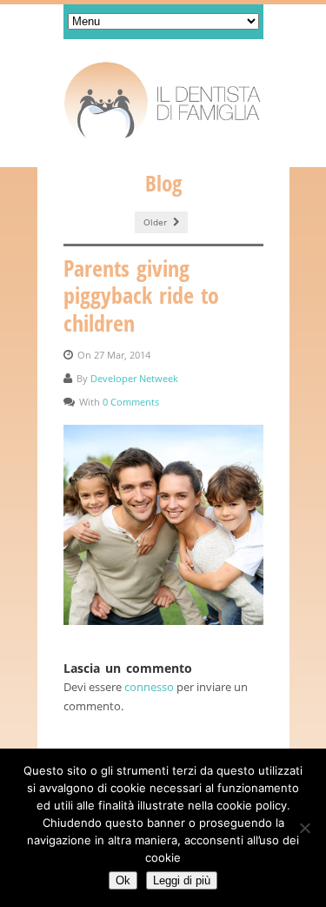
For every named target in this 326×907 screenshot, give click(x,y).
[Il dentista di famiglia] (163, 100)
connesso (149, 687)
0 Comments (131, 401)
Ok (123, 880)
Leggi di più (181, 880)
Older (156, 222)
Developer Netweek (134, 378)
